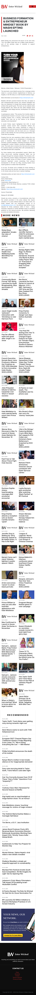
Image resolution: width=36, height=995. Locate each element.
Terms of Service (17, 977)
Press (17, 972)
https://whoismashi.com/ (26, 97)
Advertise (17, 974)
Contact (17, 975)
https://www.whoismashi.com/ (14, 189)
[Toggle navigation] (32, 6)
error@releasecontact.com (8, 205)
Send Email (8, 180)
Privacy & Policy (17, 979)
